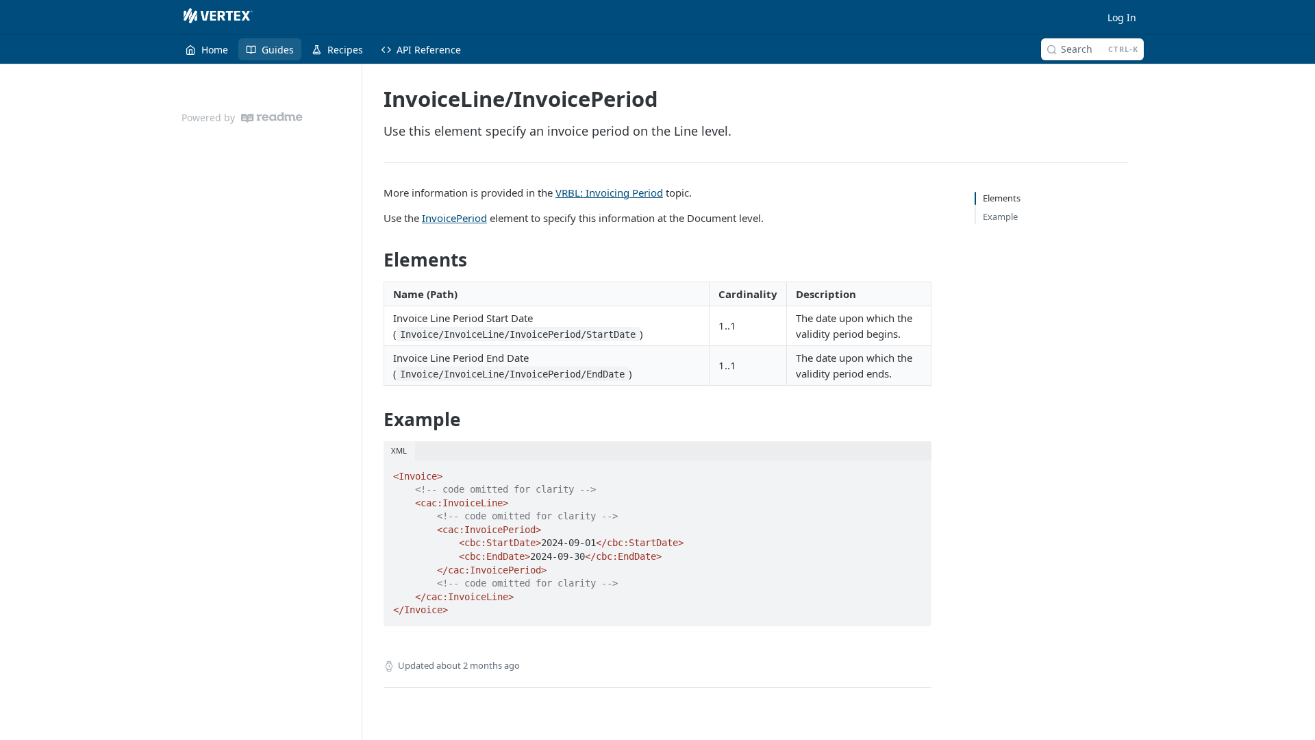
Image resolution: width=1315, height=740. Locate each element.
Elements (1001, 198)
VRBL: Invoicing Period (609, 192)
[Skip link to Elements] (374, 260)
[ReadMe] (272, 117)
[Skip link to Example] (374, 419)
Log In (1121, 17)
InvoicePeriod (454, 218)
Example (1000, 216)
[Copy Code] (915, 472)
